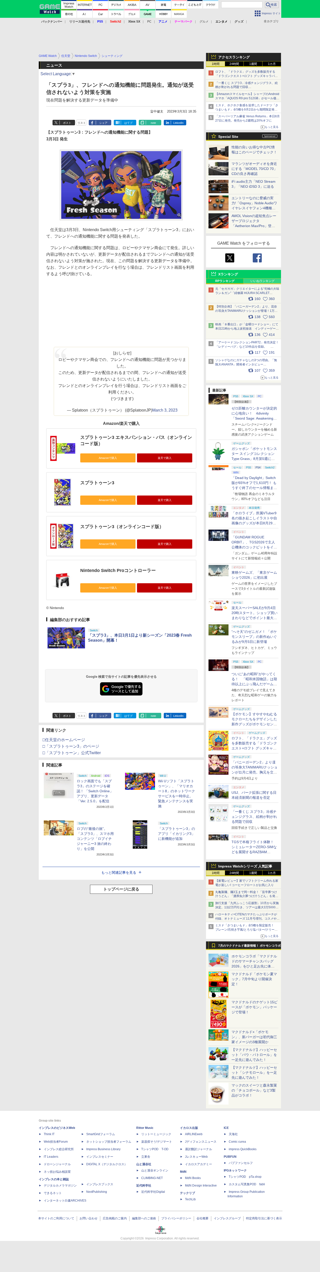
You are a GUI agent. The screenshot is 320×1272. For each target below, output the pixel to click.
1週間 (253, 64)
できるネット (53, 1193)
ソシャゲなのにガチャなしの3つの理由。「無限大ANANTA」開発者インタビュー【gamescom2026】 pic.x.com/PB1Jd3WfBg (246, 364)
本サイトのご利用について (56, 1218)
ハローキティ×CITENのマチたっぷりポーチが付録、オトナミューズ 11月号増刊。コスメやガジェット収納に (247, 919)
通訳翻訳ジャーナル (198, 1149)
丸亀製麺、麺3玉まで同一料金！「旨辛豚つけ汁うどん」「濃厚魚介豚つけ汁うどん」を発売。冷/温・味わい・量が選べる (246, 896)
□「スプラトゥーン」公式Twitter (71, 753)
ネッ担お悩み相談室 (57, 1171)
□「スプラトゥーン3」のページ (70, 746)
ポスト (67, 122)
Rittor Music (145, 1128)
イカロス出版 (189, 1128)
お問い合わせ (89, 1218)
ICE (226, 1128)
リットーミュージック (156, 1134)
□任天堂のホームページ (63, 740)
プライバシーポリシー (176, 1218)
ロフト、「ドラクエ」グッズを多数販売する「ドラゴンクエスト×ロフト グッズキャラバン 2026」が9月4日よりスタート (246, 76)
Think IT (49, 1134)
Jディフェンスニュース (200, 1141)
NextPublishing (96, 1192)
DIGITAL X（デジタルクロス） (106, 1164)
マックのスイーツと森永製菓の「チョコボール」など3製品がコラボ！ (254, 1090)
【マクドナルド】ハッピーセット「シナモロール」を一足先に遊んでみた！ (254, 1072)
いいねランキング (262, 281)
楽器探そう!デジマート (156, 1141)
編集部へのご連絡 (144, 1218)
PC (149, 21)
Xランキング (228, 274)
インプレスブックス (99, 1184)
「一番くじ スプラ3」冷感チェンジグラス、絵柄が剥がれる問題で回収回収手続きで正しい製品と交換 (246, 87)
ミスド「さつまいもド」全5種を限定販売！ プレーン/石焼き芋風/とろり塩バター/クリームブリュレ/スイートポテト (246, 930)
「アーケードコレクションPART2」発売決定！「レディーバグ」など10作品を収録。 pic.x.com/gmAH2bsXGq (247, 347)
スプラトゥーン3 (97, 482)
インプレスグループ (227, 1218)
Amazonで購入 (108, 457)
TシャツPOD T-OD (154, 1149)
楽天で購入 (165, 457)
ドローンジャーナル (57, 1164)
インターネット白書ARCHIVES (65, 1200)
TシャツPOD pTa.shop (245, 1177)
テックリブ (187, 1193)
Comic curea (237, 1141)
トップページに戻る (121, 889)
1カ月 (272, 64)
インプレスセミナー (99, 1156)
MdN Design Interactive (201, 1185)
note (153, 122)
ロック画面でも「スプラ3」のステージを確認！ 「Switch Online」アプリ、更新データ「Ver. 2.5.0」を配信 (95, 791)
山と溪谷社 (143, 1164)
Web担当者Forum (56, 1141)
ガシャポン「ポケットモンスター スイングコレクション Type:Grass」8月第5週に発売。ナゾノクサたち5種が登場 (254, 459)
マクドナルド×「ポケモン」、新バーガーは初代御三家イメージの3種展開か (254, 1037)
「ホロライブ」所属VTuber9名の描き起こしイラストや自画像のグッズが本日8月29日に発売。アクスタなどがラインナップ (254, 523)
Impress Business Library (103, 1149)
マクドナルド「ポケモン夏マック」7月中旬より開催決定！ (254, 979)
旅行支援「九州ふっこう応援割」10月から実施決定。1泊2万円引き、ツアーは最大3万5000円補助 (247, 907)
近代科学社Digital (153, 1192)
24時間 (234, 64)
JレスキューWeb (196, 1156)
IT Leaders (51, 1156)
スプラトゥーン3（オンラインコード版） (122, 526)
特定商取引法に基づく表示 (264, 1218)
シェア (103, 122)
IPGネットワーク (235, 1170)
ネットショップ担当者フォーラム (108, 1141)
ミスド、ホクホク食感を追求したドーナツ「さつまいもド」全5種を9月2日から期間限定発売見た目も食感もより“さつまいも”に (246, 110)
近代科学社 (143, 1185)
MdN (183, 1171)
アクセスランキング (234, 57)
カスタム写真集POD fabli (247, 1184)
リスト (82, 122)
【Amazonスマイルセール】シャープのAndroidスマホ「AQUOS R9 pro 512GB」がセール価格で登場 (247, 98)
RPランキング (224, 281)
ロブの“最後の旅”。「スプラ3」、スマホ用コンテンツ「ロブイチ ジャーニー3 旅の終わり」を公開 (95, 839)
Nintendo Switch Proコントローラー (118, 570)
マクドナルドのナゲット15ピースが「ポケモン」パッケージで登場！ (255, 1007)
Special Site (228, 137)
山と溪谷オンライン (154, 1170)
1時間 (216, 64)
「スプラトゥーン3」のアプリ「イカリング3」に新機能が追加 (176, 834)
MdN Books (193, 1178)
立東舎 (145, 1156)
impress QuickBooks (242, 1149)
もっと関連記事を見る (118, 872)
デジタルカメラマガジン (60, 1185)
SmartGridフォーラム (100, 1134)
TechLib (190, 1199)
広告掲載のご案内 (115, 1218)
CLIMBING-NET (152, 1178)
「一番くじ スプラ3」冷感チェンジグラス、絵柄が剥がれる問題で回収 (254, 817)
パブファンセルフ (241, 1163)
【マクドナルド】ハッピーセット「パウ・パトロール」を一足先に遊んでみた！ (254, 1055)
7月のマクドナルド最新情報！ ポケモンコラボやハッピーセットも (249, 947)
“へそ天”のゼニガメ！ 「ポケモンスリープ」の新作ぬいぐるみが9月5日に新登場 (254, 637)
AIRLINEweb (193, 1134)
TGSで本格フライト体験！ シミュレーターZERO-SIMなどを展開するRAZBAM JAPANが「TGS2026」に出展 (254, 852)
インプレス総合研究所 (59, 1149)
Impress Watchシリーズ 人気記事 (245, 866)
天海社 (233, 1134)
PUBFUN (230, 1156)
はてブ (128, 122)
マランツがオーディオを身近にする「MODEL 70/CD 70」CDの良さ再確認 (254, 169)
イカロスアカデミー (198, 1164)
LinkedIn (178, 122)
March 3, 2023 (165, 410)
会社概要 (202, 1218)
